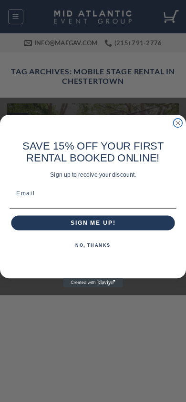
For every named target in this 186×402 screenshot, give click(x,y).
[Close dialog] (177, 123)
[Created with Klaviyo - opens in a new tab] (93, 282)
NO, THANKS (93, 245)
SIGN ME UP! (93, 223)
